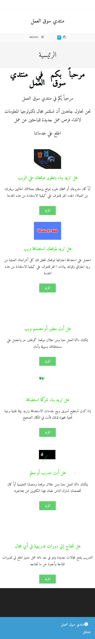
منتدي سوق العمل (47, 21)
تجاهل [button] (86, 632)
